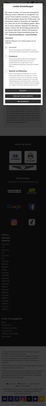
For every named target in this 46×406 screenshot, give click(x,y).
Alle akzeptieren (23, 101)
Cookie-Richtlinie (31, 34)
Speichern (23, 90)
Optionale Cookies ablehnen (23, 96)
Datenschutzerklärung (16, 34)
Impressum (9, 38)
